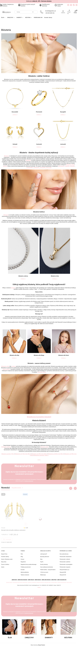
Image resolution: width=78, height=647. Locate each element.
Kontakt (23, 569)
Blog (22, 556)
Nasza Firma (4, 554)
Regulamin (18, 479)
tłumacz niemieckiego (62, 582)
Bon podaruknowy (64, 554)
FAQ (22, 554)
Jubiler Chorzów (31, 579)
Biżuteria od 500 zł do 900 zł (56, 454)
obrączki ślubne (9, 582)
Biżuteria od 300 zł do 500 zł (39, 454)
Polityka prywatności (26, 567)
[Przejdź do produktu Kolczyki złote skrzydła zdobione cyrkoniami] (14, 509)
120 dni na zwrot (44, 572)
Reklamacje (43, 574)
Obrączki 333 (63, 574)
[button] (36, 12)
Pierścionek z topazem (65, 567)
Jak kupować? (43, 554)
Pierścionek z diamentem (65, 556)
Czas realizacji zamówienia (46, 567)
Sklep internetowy (38, 645)
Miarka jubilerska (25, 572)
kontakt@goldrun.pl (50, 11)
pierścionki (61, 166)
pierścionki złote (47, 582)
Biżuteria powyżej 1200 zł (41, 455)
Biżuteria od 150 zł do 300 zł (23, 454)
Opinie (2, 567)
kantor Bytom (69, 582)
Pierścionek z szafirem (65, 561)
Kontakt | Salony (5, 556)
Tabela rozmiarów (25, 574)
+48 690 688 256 (49, 13)
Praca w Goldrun (5, 564)
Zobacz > (15, 114)
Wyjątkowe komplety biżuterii (39, 417)
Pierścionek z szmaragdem (66, 564)
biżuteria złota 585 (40, 582)
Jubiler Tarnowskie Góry (61, 579)
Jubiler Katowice (38, 579)
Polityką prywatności (29, 481)
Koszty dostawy (44, 564)
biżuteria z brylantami (32, 582)
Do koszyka (8, 539)
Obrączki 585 (63, 572)
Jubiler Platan (54, 579)
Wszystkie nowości (16, 487)
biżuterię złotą (70, 164)
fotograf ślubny (54, 582)
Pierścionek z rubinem (65, 559)
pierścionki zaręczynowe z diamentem (20, 582)
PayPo (41, 561)
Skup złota (3, 561)
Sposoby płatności (44, 556)
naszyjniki (42, 167)
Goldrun (39, 459)
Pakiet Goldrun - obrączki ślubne (47, 569)
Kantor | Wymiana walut (6, 559)
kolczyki (72, 166)
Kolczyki (3, 527)
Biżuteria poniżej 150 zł (8, 454)
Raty (41, 559)
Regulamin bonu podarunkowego (28, 564)
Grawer (22, 559)
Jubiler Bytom (14, 579)
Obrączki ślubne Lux (64, 569)
